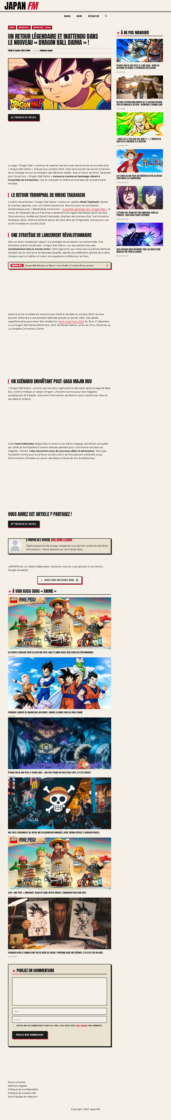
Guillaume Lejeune (61, 540)
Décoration (93, 16)
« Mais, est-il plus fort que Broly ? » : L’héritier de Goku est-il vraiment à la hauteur (138, 140)
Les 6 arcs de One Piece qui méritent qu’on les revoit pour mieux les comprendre (139, 177)
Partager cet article (25, 117)
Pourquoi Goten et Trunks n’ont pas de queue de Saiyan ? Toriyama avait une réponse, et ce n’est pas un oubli (55, 952)
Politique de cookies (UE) (22, 1093)
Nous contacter (17, 1082)
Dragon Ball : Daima (42, 27)
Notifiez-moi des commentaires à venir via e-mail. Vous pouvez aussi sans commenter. (59, 1025)
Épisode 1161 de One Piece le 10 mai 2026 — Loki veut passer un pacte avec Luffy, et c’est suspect (49, 772)
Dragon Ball (24, 27)
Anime (79, 16)
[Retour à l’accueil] (21, 5)
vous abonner (81, 1025)
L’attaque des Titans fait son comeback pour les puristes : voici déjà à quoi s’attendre (137, 213)
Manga (67, 16)
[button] (106, 16)
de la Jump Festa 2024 (71, 321)
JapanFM (95, 1109)
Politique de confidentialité (23, 1089)
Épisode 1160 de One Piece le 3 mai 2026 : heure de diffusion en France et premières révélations (137, 66)
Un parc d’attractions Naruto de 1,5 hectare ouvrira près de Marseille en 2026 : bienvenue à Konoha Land (139, 103)
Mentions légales (17, 1085)
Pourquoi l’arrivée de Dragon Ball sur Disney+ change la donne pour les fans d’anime (45, 712)
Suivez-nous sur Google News (59, 580)
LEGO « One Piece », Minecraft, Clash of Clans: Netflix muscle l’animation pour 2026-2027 (47, 892)
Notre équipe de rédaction (23, 1096)
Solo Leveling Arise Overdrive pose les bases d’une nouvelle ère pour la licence (138, 250)
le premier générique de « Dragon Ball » (85, 209)
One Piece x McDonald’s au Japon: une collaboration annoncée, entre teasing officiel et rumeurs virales (53, 832)
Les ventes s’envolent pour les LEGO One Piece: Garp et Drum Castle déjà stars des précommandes (50, 652)
